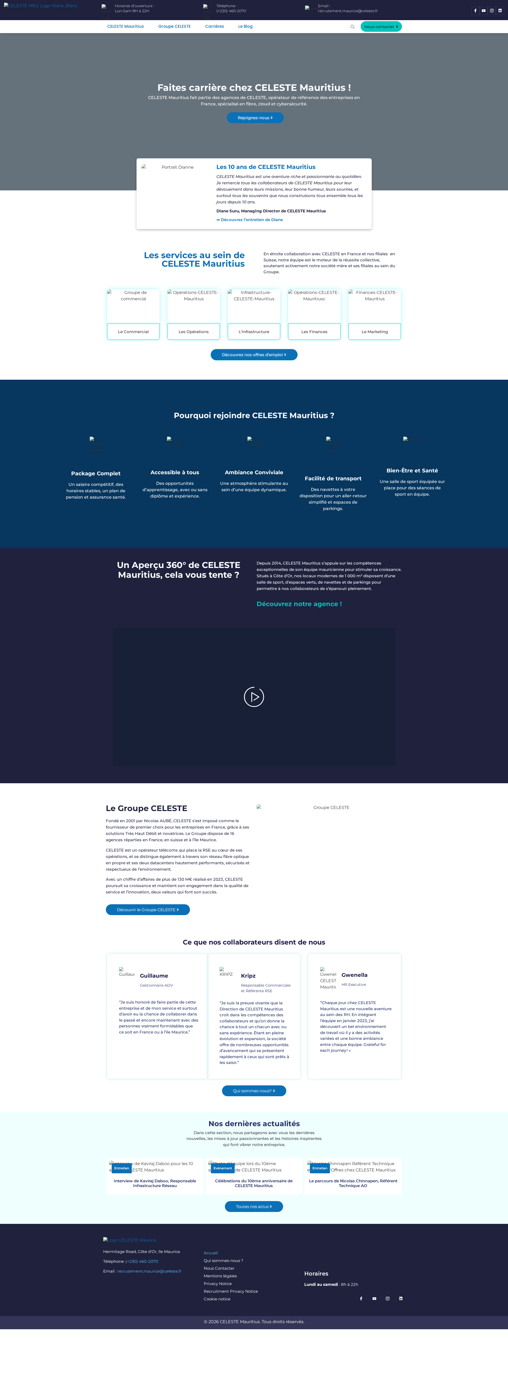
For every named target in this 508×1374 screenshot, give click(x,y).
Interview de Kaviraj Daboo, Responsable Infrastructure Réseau (155, 1183)
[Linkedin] (500, 11)
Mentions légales (220, 1275)
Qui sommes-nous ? (223, 1260)
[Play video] (254, 697)
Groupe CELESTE (174, 26)
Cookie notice (217, 1298)
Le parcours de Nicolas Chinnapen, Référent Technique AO (353, 1183)
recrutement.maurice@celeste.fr (348, 10)
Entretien (121, 1168)
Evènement (223, 1168)
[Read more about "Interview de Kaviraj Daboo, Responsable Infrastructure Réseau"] (155, 1167)
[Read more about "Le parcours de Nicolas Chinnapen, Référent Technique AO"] (353, 1167)
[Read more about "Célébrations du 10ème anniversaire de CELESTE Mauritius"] (254, 1167)
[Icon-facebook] (475, 11)
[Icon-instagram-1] (492, 11)
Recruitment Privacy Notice (231, 1291)
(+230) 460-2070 (142, 1261)
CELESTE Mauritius (125, 26)
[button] (353, 26)
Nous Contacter (219, 1268)
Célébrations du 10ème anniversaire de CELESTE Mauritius (254, 1183)
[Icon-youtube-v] (484, 11)
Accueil (211, 1252)
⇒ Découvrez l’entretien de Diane (250, 219)
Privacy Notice (218, 1283)
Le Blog (245, 26)
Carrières (214, 26)
